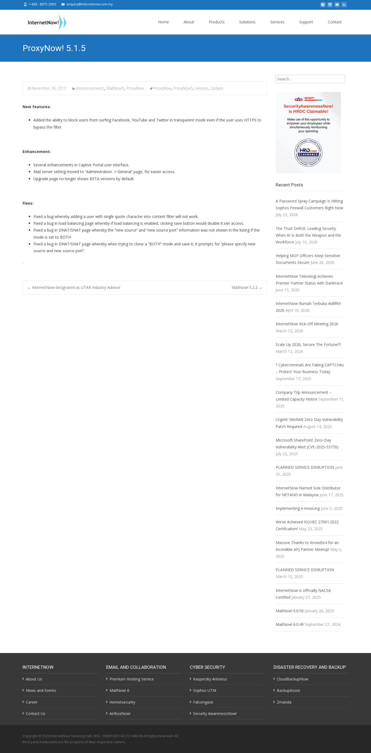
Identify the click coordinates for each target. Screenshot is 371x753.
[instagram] (330, 6)
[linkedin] (344, 6)
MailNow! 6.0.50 (290, 610)
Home (163, 21)
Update (216, 88)
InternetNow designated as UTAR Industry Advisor (73, 287)
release (201, 88)
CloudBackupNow (292, 679)
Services (277, 21)
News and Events (41, 690)
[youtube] (337, 6)
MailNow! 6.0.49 (290, 624)
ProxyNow (135, 88)
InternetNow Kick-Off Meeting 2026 (307, 323)
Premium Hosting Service (131, 679)
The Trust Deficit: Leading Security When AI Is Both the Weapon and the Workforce (308, 235)
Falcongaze (203, 702)
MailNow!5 (115, 88)
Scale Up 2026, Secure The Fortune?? (308, 344)
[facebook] (323, 6)
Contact (335, 21)
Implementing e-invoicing (298, 508)
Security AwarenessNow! (215, 713)
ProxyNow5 (183, 88)
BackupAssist (288, 690)
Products (217, 21)
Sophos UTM (204, 690)
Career (31, 702)
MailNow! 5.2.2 (247, 287)
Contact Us (35, 713)
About (189, 21)
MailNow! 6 (119, 690)
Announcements (90, 88)
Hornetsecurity (122, 702)
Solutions (247, 21)
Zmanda (284, 702)
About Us (34, 679)
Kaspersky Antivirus (210, 679)
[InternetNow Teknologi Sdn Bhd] (43, 21)
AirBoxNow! (119, 713)
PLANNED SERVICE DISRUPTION (305, 467)
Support (306, 21)
